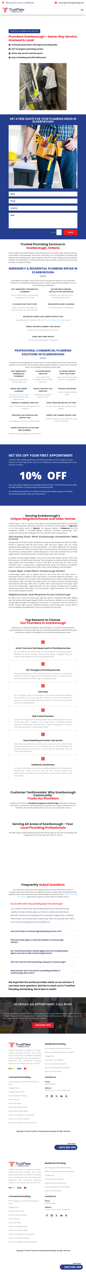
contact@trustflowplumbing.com (71, 3)
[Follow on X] (57, 1096)
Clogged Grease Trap (16, 1092)
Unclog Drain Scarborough (19, 395)
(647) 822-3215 (50, 1084)
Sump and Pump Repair (53, 1071)
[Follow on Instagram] (52, 1096)
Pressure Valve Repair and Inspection (22, 1115)
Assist (52, 989)
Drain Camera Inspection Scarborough (55, 320)
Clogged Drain (14, 1088)
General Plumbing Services (18, 1107)
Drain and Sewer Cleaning (18, 1096)
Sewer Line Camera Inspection (55, 1064)
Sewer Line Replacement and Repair (57, 1068)
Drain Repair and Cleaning (54, 1060)
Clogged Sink (49, 1056)
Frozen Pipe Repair (15, 1103)
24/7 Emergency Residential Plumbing (58, 1048)
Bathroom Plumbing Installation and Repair (59, 1052)
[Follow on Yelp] (66, 1096)
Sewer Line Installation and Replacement (23, 1123)
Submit (70, 232)
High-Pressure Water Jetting (18, 1111)
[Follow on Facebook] (47, 1096)
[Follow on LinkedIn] (61, 1096)
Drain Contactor (14, 1100)
